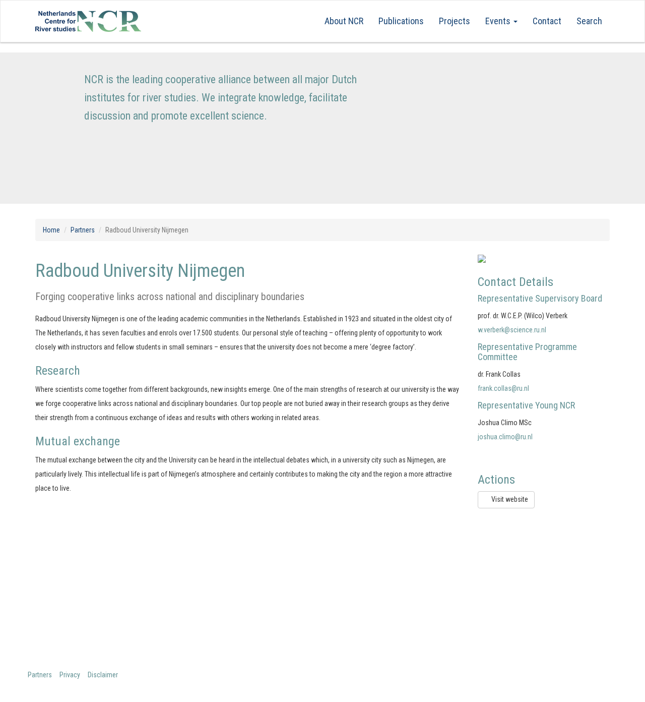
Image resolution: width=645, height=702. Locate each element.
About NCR (344, 21)
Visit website (509, 499)
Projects (454, 21)
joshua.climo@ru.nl (505, 437)
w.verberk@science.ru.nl (512, 330)
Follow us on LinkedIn (524, 591)
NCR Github (506, 627)
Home (51, 230)
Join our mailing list (521, 572)
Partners (83, 230)
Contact (547, 21)
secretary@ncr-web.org (382, 609)
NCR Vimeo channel (521, 609)
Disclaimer (103, 675)
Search (589, 21)
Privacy (69, 675)
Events (498, 21)
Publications (401, 21)
